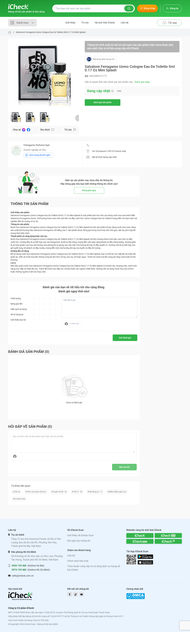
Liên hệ (124, 22)
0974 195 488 (19, 569)
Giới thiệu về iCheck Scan (80, 535)
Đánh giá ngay (142, 82)
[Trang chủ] (26, 8)
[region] (45, 75)
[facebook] (69, 594)
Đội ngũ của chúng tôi (78, 540)
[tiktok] (75, 594)
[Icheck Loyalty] (168, 541)
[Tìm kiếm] (129, 8)
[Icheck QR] (168, 535)
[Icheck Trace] (139, 541)
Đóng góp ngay (89, 190)
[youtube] (81, 594)
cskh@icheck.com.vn (23, 575)
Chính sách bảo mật (77, 560)
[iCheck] (139, 535)
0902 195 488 (19, 565)
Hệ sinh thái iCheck (105, 22)
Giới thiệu (70, 22)
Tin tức (85, 22)
